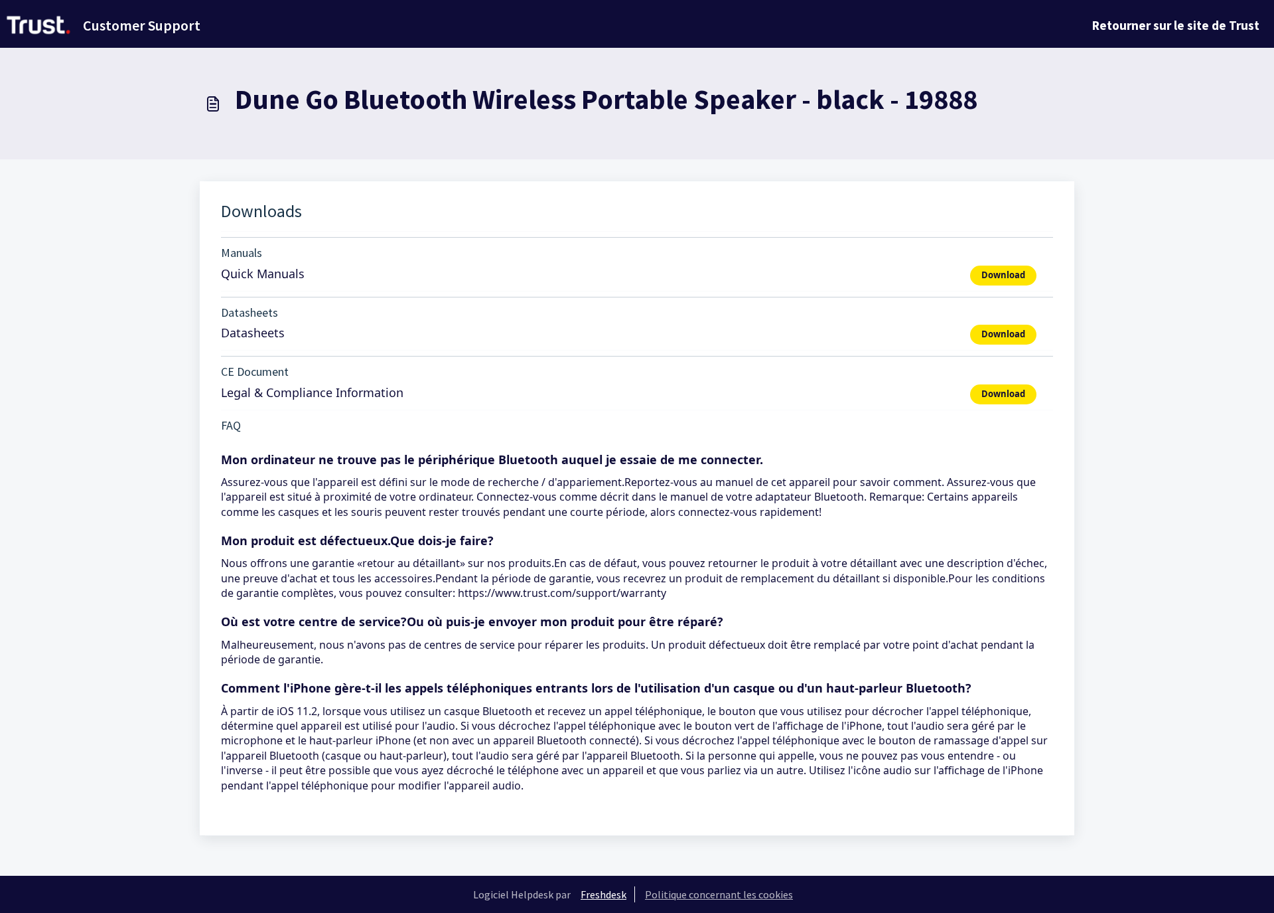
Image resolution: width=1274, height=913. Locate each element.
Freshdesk (603, 894)
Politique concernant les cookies (719, 894)
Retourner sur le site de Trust (1175, 25)
